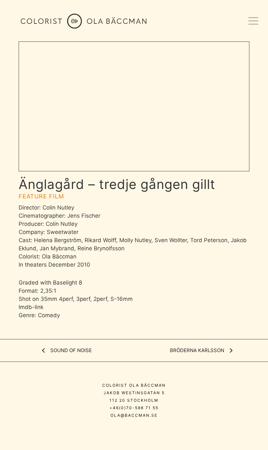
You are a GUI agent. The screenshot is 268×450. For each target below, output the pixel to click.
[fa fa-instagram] (114, 429)
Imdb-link (31, 307)
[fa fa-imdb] (143, 429)
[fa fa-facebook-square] (156, 429)
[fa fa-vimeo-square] (128, 429)
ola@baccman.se (134, 415)
